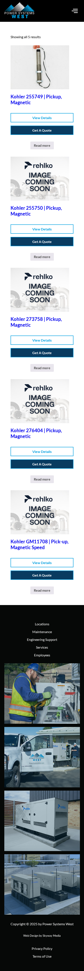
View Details (42, 118)
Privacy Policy (42, 948)
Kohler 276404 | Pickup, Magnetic (36, 433)
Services (42, 647)
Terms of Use (42, 956)
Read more (42, 145)
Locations (42, 624)
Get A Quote (42, 130)
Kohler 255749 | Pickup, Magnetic (36, 99)
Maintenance (42, 632)
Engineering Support (42, 639)
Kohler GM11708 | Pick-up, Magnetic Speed (39, 544)
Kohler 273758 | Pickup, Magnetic (36, 322)
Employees (42, 655)
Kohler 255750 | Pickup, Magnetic (36, 211)
